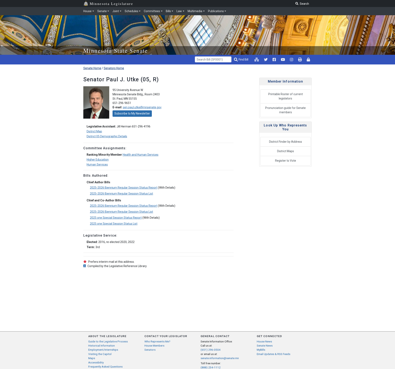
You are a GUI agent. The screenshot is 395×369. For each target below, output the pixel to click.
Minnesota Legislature (111, 3)
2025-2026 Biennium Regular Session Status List (121, 193)
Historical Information (101, 345)
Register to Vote (285, 160)
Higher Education (98, 159)
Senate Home (92, 68)
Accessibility (96, 362)
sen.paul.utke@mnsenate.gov (142, 107)
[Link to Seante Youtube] (283, 59)
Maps (91, 358)
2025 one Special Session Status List (113, 223)
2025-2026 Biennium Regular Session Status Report (123, 187)
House (87, 11)
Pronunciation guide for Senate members (285, 110)
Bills (168, 11)
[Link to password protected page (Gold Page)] (308, 59)
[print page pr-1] (299, 59)
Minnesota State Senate (115, 50)
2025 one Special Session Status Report (116, 217)
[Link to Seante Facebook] (274, 59)
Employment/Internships (103, 349)
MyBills (261, 349)
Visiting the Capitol (100, 354)
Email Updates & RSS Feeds (273, 354)
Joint (115, 11)
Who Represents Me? (157, 341)
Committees (152, 11)
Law (179, 11)
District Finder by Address (285, 141)
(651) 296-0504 (211, 349)
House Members (154, 345)
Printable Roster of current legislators (285, 96)
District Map (94, 131)
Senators (150, 349)
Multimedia (195, 11)
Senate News (265, 345)
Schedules (131, 11)
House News (264, 341)
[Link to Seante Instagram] (265, 59)
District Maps (285, 151)
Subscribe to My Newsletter (132, 113)
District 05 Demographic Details (107, 136)
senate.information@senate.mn (220, 358)
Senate (102, 11)
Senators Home (114, 68)
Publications (216, 11)
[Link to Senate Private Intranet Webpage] (257, 59)
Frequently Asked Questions (105, 366)
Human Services (97, 164)
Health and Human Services (140, 154)
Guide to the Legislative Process (108, 341)
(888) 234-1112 (211, 367)
